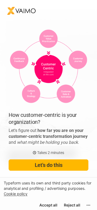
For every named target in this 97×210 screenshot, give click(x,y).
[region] (48, 193)
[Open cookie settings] (88, 205)
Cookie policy (15, 193)
